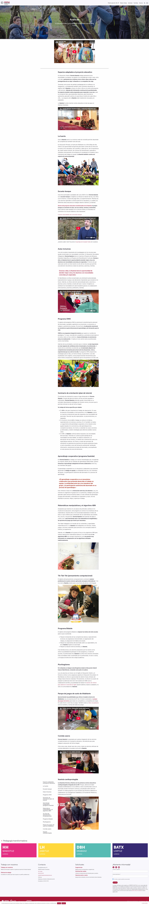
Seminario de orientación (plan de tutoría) (48, 799)
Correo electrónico (116, 874)
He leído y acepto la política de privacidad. (122, 879)
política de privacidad (136, 890)
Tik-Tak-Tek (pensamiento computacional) (47, 815)
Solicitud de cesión (80, 871)
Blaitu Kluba (123, 3)
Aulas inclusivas (47, 792)
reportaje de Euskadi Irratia (83, 242)
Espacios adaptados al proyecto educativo (49, 782)
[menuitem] (113, 3)
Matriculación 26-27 (113, 3)
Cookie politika (145, 903)
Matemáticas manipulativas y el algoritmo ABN (48, 809)
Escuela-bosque (47, 789)
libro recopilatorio (94, 703)
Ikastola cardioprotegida (47, 832)
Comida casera (47, 829)
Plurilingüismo (47, 822)
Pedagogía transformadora (15, 841)
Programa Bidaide (48, 819)
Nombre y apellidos (116, 869)
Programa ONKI (47, 794)
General (130, 3)
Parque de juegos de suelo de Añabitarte (48, 825)
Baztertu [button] (63, 903)
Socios (141, 3)
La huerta (45, 786)
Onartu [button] (59, 903)
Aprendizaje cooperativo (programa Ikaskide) (48, 804)
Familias (136, 3)
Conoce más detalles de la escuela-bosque (70, 214)
